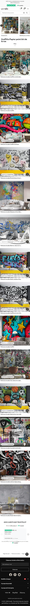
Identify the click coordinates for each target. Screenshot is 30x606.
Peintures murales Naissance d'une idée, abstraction (11, 211)
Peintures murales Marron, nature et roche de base (11, 245)
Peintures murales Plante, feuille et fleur (11, 279)
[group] (9, 26)
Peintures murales (16, 553)
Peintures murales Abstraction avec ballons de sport (11, 414)
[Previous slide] (1, 25)
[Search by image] (24, 13)
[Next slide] (28, 25)
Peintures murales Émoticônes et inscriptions (11, 178)
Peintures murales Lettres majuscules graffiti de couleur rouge (11, 481)
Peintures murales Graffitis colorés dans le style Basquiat (11, 77)
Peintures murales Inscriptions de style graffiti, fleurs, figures (11, 448)
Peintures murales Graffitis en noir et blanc (11, 313)
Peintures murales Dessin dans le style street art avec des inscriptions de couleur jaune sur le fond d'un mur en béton (11, 515)
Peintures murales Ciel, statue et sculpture (11, 380)
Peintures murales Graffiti (7, 110)
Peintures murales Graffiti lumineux (10, 144)
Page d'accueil (6, 553)
